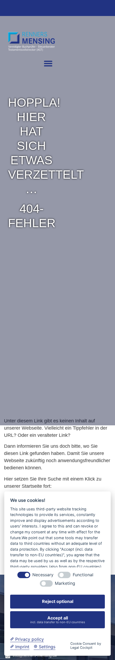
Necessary (42, 574)
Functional (83, 574)
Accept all (57, 619)
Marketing (65, 583)
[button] (48, 63)
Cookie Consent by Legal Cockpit (85, 646)
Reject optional (57, 601)
